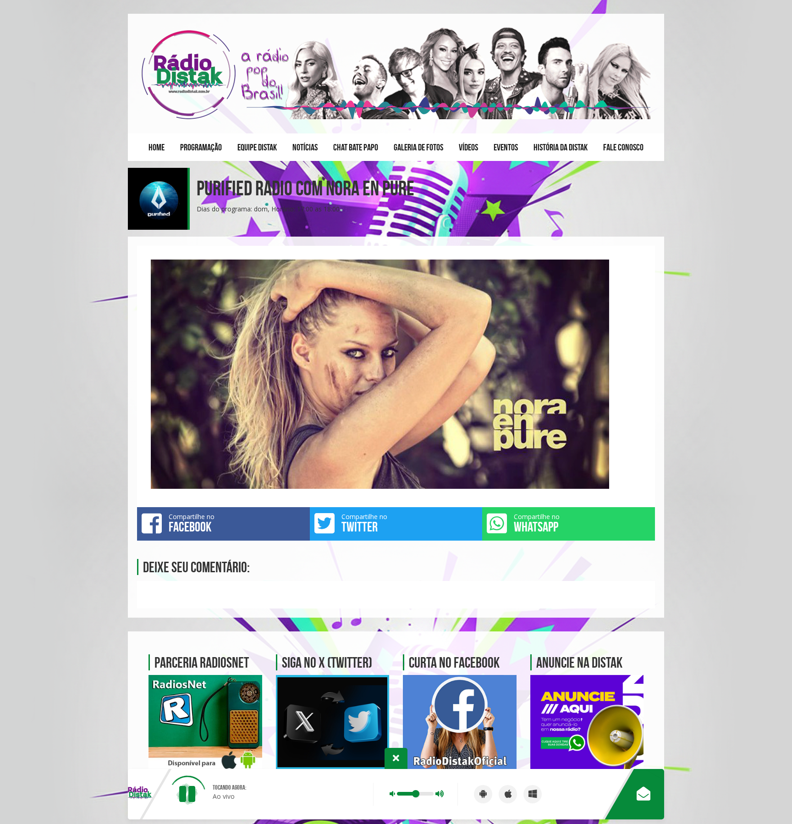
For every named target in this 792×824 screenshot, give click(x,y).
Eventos (506, 147)
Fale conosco (623, 147)
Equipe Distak (257, 147)
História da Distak (561, 147)
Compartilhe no (191, 523)
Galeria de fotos (418, 147)
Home (156, 147)
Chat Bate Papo (355, 147)
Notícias (305, 147)
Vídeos (468, 147)
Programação (201, 147)
